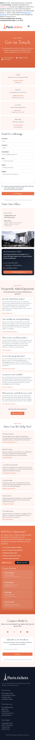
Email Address (5, 152)
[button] (28, 26)
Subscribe (17, 654)
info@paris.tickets (18, 95)
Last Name (5, 145)
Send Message (18, 193)
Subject (4, 165)
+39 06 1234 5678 (18, 80)
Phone (3, 158)
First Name (5, 138)
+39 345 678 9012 (18, 125)
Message (4, 171)
